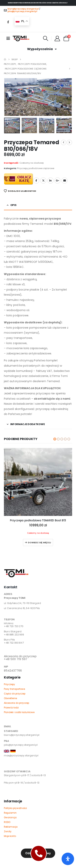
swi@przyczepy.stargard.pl (20, 765)
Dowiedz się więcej (39, 542)
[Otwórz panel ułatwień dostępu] (68, 859)
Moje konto (10, 836)
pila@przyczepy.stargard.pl (22, 11)
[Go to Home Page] (5, 59)
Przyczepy (9, 684)
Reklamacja (11, 826)
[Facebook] (8, 22)
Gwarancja (10, 817)
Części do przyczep (14, 693)
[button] (46, 38)
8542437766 (13, 670)
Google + (57, 180)
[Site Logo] (21, 39)
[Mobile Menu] (8, 38)
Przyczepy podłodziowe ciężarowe (35, 168)
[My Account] (57, 38)
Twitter (43, 180)
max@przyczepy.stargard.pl (21, 755)
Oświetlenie (10, 698)
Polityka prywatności (15, 808)
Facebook (36, 180)
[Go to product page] (38, 482)
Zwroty (7, 831)
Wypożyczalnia (40, 49)
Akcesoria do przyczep (16, 703)
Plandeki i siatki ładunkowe (19, 712)
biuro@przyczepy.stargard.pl (23, 8)
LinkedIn (50, 180)
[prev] (63, 142)
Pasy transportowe (14, 689)
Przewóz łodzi (11, 707)
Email (64, 180)
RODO (7, 822)
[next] (69, 142)
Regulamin (10, 812)
